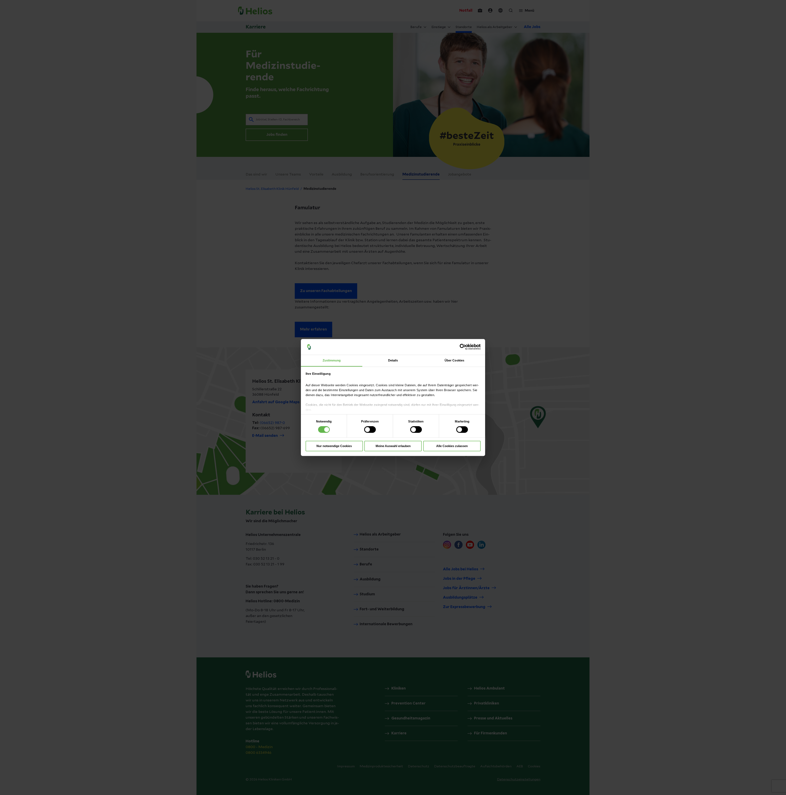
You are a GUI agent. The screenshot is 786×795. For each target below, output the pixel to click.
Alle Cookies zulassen (452, 446)
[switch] (370, 429)
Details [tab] (393, 360)
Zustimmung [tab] (332, 360)
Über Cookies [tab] (454, 360)
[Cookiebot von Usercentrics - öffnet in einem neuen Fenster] (463, 347)
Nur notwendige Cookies (334, 446)
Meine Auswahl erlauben (393, 446)
